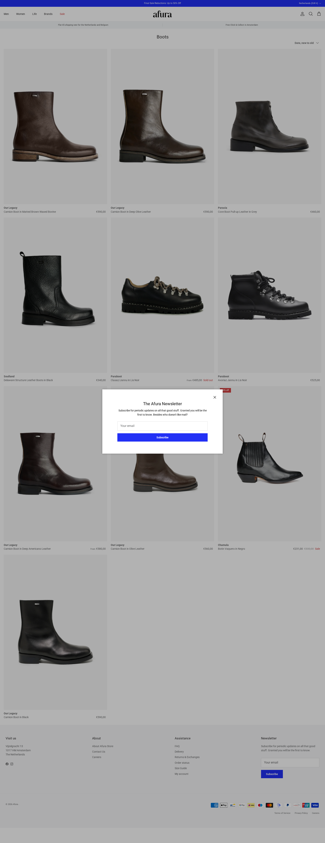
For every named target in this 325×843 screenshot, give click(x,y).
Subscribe (162, 437)
